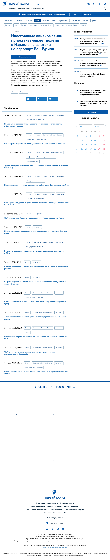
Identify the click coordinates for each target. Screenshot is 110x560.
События (47, 513)
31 (95, 131)
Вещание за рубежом (57, 523)
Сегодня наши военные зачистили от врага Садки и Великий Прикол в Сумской (93, 74)
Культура (94, 21)
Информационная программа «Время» (40, 25)
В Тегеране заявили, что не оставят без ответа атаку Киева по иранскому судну (35, 302)
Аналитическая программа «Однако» (67, 25)
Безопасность (76, 21)
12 (86, 140)
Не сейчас (87, 14)
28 (82, 131)
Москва (83, 25)
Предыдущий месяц (77, 126)
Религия (85, 21)
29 (86, 131)
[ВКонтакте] (31, 99)
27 (77, 131)
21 (95, 144)
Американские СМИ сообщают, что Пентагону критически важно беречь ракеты (35, 318)
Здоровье (8, 25)
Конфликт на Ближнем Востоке (44, 115)
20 (91, 144)
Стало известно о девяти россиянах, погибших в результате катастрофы (93, 103)
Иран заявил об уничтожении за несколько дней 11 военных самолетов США (35, 337)
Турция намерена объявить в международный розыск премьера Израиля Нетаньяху (36, 166)
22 (99, 144)
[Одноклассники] (42, 99)
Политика (19, 21)
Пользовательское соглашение (37, 509)
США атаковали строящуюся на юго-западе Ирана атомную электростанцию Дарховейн (30, 353)
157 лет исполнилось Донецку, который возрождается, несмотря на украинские (93, 63)
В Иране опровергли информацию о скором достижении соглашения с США (34, 252)
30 (91, 131)
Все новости (9, 21)
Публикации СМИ (59, 513)
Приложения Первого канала (42, 506)
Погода (23, 25)
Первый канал (19, 3)
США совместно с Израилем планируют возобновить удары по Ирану (34, 218)
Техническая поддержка (75, 509)
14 (95, 140)
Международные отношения (35, 120)
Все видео (75, 506)
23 (104, 144)
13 (91, 140)
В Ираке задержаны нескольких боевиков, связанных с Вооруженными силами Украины (35, 282)
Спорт (16, 25)
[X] (53, 99)
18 (82, 144)
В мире (37, 21)
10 (77, 140)
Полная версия (37, 9)
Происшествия (63, 21)
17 (77, 144)
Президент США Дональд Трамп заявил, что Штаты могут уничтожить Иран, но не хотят (36, 203)
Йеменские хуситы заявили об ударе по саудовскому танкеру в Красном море (35, 232)
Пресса (27, 332)
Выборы (37, 135)
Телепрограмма (23, 9)
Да (75, 14)
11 (82, 140)
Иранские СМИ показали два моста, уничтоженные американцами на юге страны (36, 372)
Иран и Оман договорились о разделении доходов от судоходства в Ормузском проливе (33, 125)
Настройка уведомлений (55, 518)
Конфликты (23, 92)
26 (86, 149)
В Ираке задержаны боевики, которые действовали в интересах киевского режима (36, 267)
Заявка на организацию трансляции (55, 547)
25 (82, 149)
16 (104, 140)
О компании (40, 503)
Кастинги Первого (62, 506)
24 (77, 149)
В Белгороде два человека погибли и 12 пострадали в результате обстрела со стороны (93, 92)
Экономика (28, 21)
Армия (54, 21)
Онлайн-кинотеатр (67, 503)
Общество (46, 21)
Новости (12, 9)
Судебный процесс (43, 139)
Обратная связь (57, 509)
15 (99, 140)
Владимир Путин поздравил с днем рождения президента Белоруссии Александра (93, 52)
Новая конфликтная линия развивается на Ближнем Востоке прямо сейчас (36, 185)
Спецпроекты (52, 503)
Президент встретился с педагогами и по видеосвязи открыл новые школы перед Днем (93, 41)
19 (86, 144)
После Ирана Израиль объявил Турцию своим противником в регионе (34, 143)
